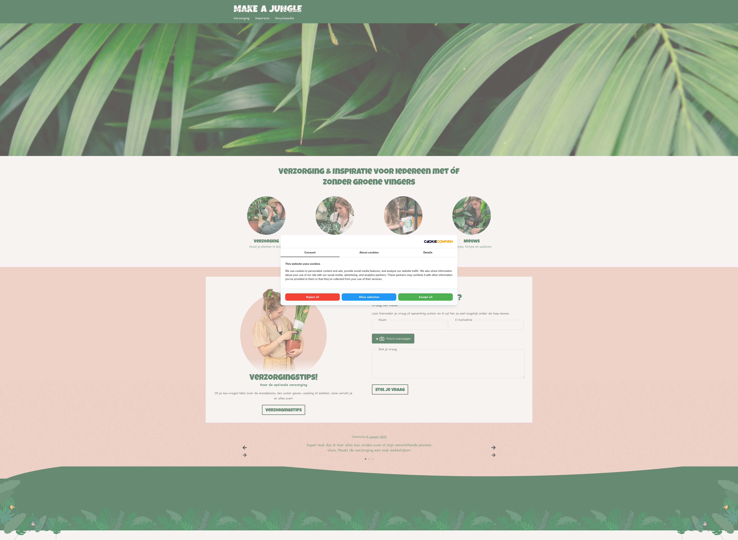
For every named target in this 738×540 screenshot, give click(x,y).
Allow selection (369, 297)
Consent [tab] (310, 252)
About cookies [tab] (369, 252)
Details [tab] (427, 252)
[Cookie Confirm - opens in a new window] (438, 241)
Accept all (425, 297)
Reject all (312, 297)
